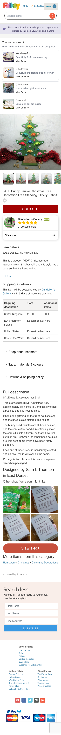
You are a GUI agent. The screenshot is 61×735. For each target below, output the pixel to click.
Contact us (42, 677)
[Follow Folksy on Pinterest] (17, 700)
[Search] (52, 16)
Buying (24, 661)
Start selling (39, 6)
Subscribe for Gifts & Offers (30, 664)
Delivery (22, 653)
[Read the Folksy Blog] (42, 700)
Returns (22, 656)
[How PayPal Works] (30, 724)
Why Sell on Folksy (17, 680)
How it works (24, 650)
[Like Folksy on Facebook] (23, 700)
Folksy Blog (14, 686)
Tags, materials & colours (25, 364)
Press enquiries (44, 686)
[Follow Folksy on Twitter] (30, 700)
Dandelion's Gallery (30, 219)
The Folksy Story (45, 674)
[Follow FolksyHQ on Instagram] (36, 700)
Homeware (9, 562)
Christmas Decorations (45, 562)
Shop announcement (22, 351)
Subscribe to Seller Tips (19, 688)
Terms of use (43, 683)
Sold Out (30, 209)
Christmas (23, 562)
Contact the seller (26, 659)
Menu (25, 6)
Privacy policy (43, 680)
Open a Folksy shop (17, 674)
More (8, 276)
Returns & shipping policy (26, 377)
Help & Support (15, 677)
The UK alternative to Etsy (20, 683)
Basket (50, 6)
